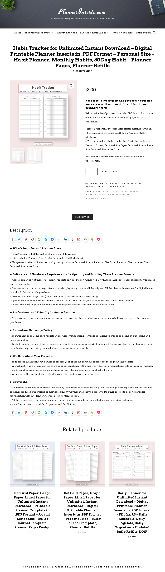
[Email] (85, 239)
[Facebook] (13, 239)
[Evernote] (92, 239)
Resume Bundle (67, 33)
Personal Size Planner (126, 191)
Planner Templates (93, 33)
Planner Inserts (96, 194)
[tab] (82, 217)
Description (82, 217)
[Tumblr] (72, 239)
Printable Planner (97, 198)
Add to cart (109, 171)
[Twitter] (19, 239)
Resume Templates (37, 33)
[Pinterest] (26, 239)
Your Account (123, 33)
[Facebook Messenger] (52, 239)
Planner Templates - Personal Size (105, 186)
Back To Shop (83, 71)
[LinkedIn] (59, 239)
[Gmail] (79, 239)
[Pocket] (99, 239)
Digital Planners (109, 183)
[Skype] (46, 239)
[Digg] (65, 239)
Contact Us (143, 33)
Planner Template (119, 194)
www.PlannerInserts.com (105, 156)
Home (17, 33)
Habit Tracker (102, 191)
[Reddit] (32, 239)
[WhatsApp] (39, 239)
